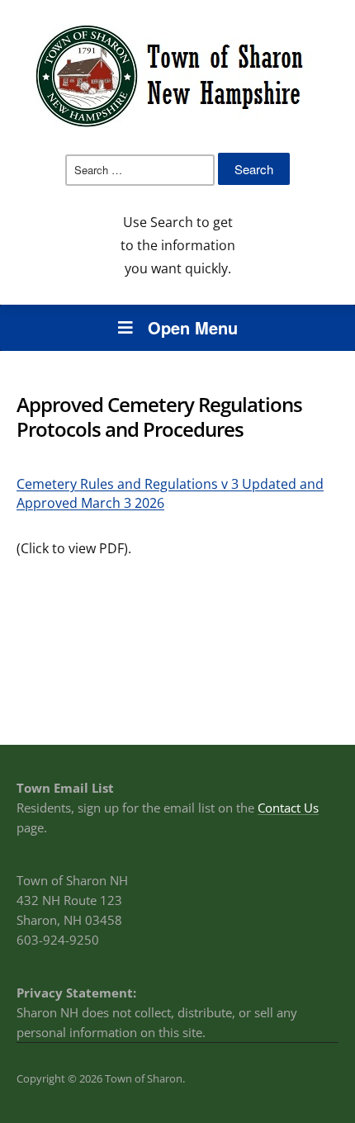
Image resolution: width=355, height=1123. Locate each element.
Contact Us (288, 807)
